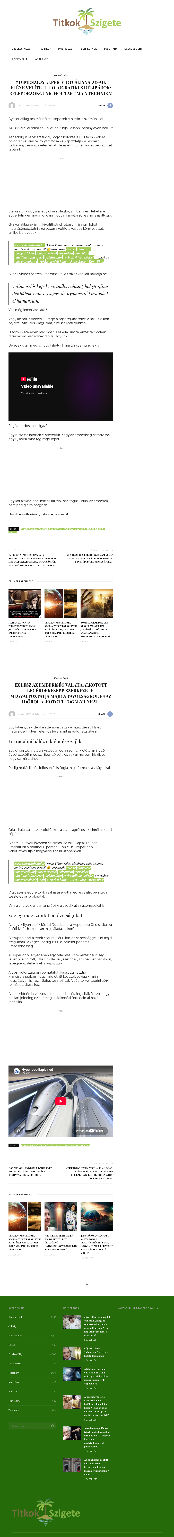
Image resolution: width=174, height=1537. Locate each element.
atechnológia (29, 529)
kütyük (80, 529)
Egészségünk (133, 49)
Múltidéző (65, 49)
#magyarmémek (46, 253)
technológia (83, 1145)
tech (58, 1145)
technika (69, 1145)
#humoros (84, 249)
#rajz (41, 261)
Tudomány (111, 49)
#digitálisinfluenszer (28, 257)
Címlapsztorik (54, 1295)
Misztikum (44, 49)
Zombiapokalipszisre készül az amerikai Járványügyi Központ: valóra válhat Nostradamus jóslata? (95, 629)
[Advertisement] (60, 184)
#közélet (88, 257)
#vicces (71, 249)
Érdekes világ (21, 49)
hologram (68, 529)
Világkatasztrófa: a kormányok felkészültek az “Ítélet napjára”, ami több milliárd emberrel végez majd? (61, 629)
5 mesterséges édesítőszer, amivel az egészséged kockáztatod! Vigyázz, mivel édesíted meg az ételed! (89, 558)
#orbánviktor (53, 257)
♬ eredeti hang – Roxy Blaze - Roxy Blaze (75, 261)
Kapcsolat (41, 59)
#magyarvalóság (25, 261)
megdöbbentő (95, 529)
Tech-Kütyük (88, 49)
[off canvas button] (7, 22)
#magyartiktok (24, 253)
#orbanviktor (72, 257)
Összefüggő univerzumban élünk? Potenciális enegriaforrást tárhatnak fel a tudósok (30, 1171)
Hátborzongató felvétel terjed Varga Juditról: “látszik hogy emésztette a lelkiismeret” (23, 629)
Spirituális (19, 59)
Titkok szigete (31, 105)
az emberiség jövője (50, 529)
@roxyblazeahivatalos (29, 245)
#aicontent (65, 253)
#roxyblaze (81, 253)
